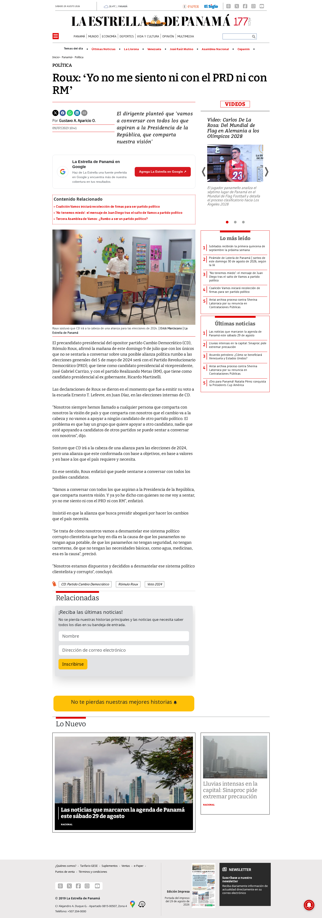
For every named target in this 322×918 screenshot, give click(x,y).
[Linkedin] (77, 112)
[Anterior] (203, 171)
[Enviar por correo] (84, 112)
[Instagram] (253, 6)
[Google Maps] (132, 904)
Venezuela (154, 49)
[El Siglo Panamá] (211, 6)
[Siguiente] (266, 171)
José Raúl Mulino (181, 49)
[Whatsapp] (70, 112)
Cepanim (243, 49)
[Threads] (228, 6)
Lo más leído (235, 238)
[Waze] (141, 904)
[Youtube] (262, 6)
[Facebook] (245, 6)
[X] (237, 6)
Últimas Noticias (103, 49)
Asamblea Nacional (215, 49)
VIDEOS (235, 104)
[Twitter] (55, 112)
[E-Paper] (190, 6)
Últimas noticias (235, 324)
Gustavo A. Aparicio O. (77, 120)
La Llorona (131, 49)
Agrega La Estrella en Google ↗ (162, 171)
